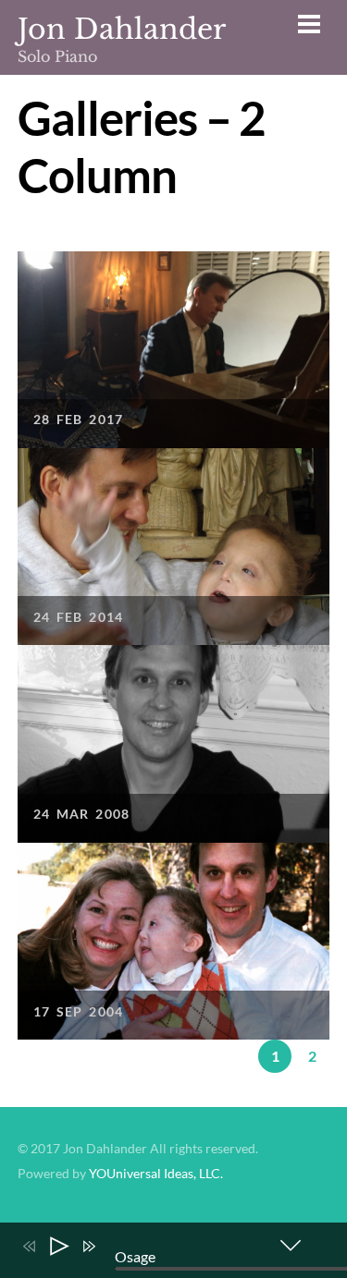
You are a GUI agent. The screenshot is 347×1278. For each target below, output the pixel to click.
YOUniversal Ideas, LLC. (156, 1173)
